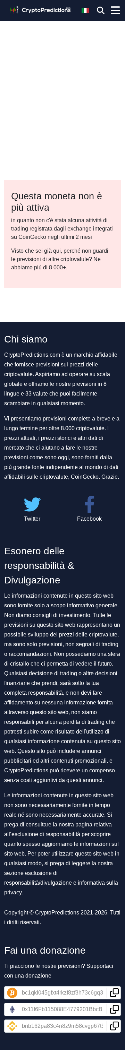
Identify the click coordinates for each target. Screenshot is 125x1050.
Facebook (89, 519)
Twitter (32, 519)
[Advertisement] (62, 65)
